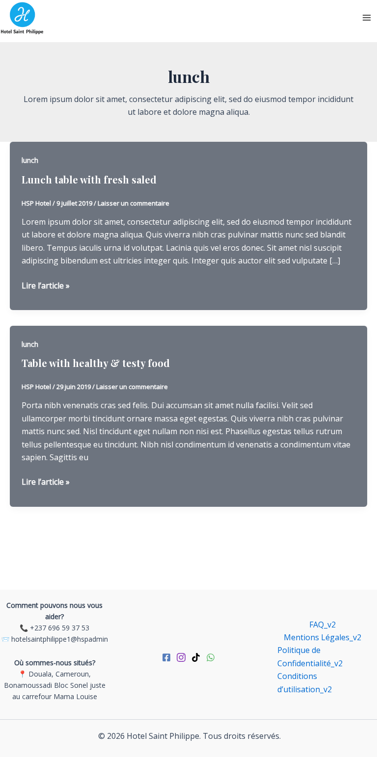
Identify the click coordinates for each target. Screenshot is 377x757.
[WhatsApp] (210, 657)
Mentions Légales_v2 (322, 637)
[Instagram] (181, 657)
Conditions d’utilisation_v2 (304, 682)
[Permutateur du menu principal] (366, 17)
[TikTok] (195, 657)
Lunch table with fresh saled (89, 179)
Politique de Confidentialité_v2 (310, 656)
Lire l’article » (46, 286)
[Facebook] (166, 657)
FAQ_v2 (322, 624)
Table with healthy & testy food (96, 362)
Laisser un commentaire (133, 203)
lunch (30, 160)
